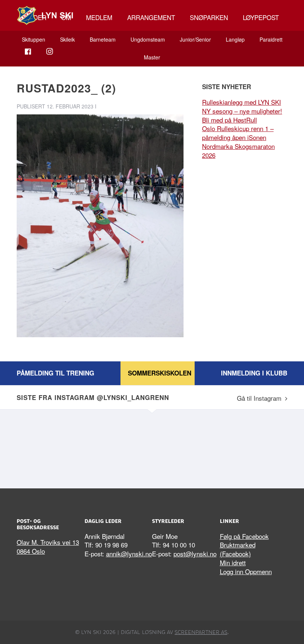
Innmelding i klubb (254, 372)
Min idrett (233, 562)
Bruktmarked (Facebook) (237, 549)
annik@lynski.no (129, 553)
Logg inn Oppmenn (246, 571)
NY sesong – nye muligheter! (242, 111)
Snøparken (209, 17)
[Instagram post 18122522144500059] (186, 447)
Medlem (99, 17)
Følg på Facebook (244, 536)
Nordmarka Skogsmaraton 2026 (238, 151)
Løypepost (261, 17)
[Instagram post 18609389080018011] (49, 447)
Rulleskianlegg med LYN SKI (241, 102)
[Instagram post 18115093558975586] (117, 447)
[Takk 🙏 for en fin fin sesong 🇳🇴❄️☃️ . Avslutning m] (254, 447)
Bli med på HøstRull (229, 119)
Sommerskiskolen (159, 372)
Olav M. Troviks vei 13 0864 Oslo (48, 546)
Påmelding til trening (55, 372)
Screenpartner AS (201, 632)
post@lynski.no (195, 553)
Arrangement (151, 17)
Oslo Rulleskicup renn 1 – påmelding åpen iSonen (238, 133)
